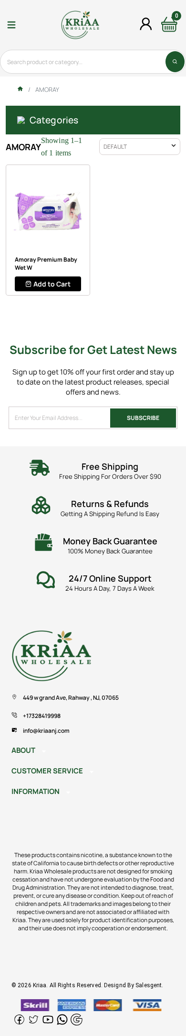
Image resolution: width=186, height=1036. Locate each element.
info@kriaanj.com (46, 731)
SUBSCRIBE (143, 418)
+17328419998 (42, 716)
